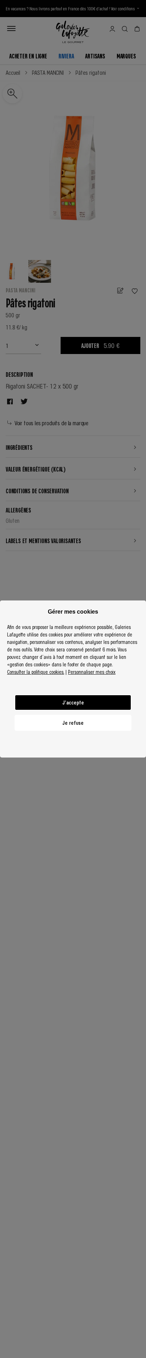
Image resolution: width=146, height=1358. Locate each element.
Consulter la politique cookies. (35, 671)
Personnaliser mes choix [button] (92, 671)
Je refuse (73, 722)
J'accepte (73, 702)
